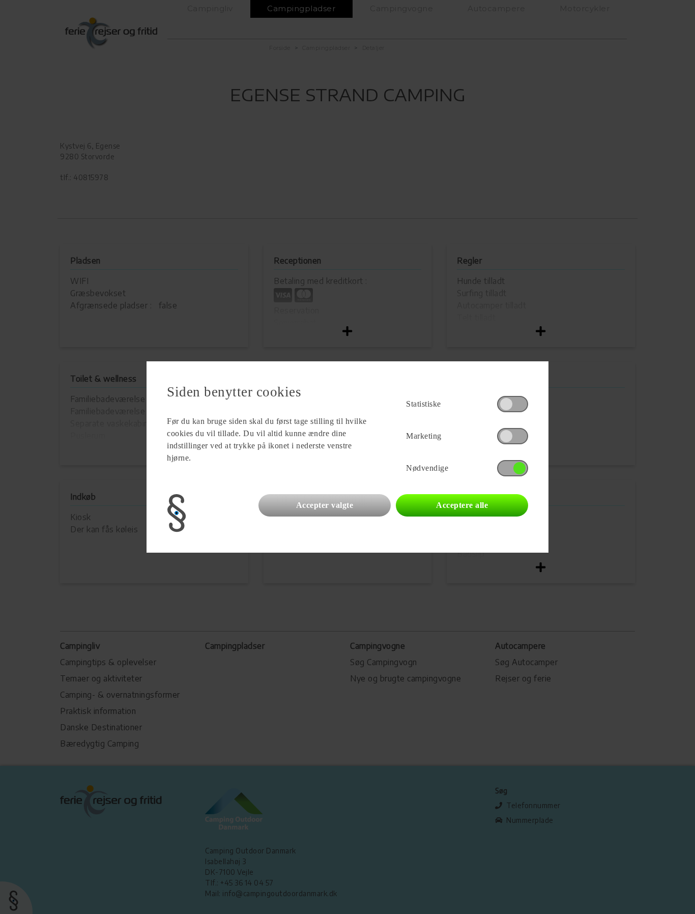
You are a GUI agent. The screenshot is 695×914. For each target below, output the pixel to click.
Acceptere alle (462, 505)
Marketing (424, 436)
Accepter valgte (325, 505)
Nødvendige (427, 468)
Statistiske (423, 403)
